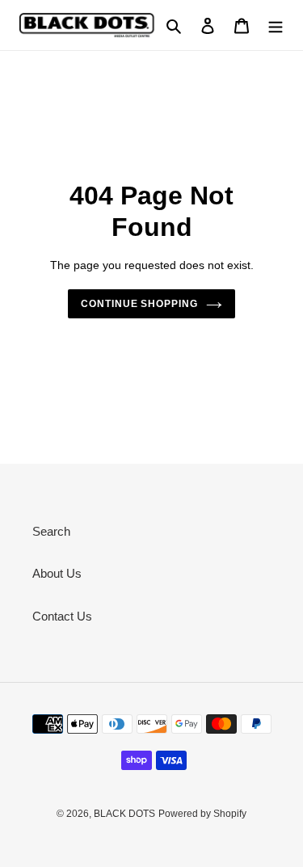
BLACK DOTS (124, 813)
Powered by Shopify (202, 813)
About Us (57, 573)
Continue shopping (140, 303)
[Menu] (275, 25)
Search (51, 531)
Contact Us (62, 616)
